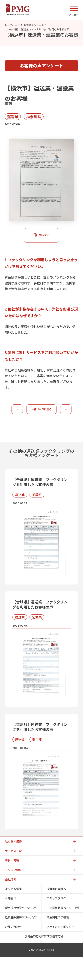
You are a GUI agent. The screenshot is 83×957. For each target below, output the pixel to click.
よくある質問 (13, 889)
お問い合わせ (13, 927)
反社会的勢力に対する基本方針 (44, 936)
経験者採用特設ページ (19, 917)
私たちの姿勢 (13, 841)
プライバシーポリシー (60, 927)
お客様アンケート (34, 25)
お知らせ (10, 898)
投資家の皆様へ (56, 889)
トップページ (12, 25)
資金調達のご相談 (58, 917)
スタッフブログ (56, 898)
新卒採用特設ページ (17, 908)
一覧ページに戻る (41, 409)
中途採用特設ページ (59, 908)
